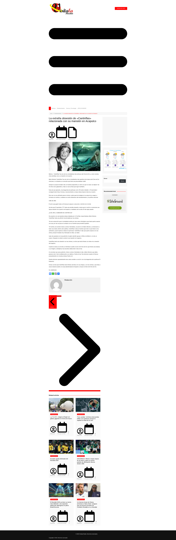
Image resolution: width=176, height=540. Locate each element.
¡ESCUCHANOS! (82, 108)
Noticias (54, 108)
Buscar (105, 178)
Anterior (52, 307)
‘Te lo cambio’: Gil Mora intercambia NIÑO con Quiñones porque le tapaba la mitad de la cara (88, 418)
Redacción (51, 139)
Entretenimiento (61, 108)
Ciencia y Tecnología (71, 108)
